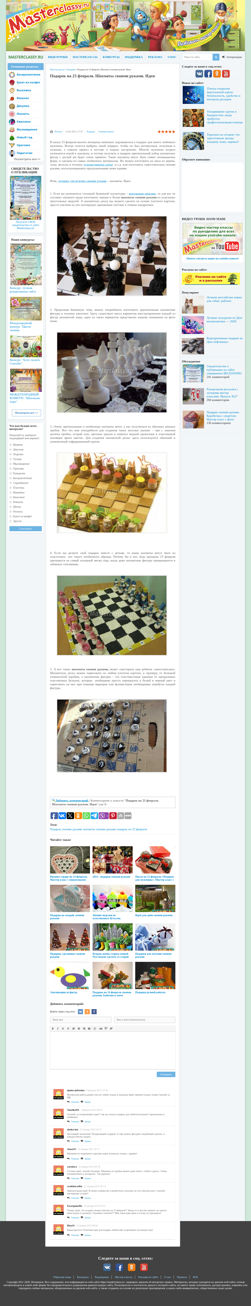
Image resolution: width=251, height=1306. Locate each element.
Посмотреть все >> (26, 412)
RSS (195, 1277)
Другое (17, 521)
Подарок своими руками (66, 829)
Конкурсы (83, 1277)
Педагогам (24, 153)
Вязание (23, 98)
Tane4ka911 (73, 1110)
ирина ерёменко (76, 1090)
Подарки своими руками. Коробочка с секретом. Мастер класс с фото (223, 415)
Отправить (166, 1074)
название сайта (25, 57)
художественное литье (98, 164)
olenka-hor (72, 1129)
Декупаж (23, 106)
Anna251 (71, 1149)
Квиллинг (24, 121)
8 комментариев (106, 131)
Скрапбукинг (21, 482)
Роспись (18, 511)
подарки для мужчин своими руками (82, 181)
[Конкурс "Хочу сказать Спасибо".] (25, 345)
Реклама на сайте (148, 1277)
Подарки (91, 131)
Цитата (88, 1102)
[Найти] (216, 57)
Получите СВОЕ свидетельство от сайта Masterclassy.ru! (25, 225)
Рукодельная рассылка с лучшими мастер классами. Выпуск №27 (222, 392)
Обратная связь (62, 1277)
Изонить (23, 114)
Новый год (24, 137)
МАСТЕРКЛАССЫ (85, 57)
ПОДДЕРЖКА (134, 57)
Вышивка (24, 90)
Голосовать (25, 528)
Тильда (17, 459)
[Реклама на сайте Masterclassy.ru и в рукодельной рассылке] (211, 283)
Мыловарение (27, 129)
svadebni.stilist (74, 1186)
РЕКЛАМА (155, 57)
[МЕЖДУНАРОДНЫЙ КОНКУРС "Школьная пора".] (25, 379)
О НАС (172, 57)
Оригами (23, 145)
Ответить (75, 1102)
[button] (52, 1028)
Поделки (18, 454)
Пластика (18, 487)
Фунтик (58, 131)
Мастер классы (123, 1277)
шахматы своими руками (99, 829)
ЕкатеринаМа (74, 1206)
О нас (167, 1277)
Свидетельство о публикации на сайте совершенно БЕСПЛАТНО (224, 369)
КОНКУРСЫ (111, 57)
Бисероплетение (28, 74)
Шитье (17, 506)
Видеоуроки (102, 1277)
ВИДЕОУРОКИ (57, 57)
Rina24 (70, 1225)
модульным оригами (142, 193)
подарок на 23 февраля (132, 829)
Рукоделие (19, 473)
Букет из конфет (28, 82)
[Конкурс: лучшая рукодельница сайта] (25, 253)
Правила (182, 1277)
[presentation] (53, 1028)
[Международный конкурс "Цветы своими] (25, 307)
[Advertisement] (112, 105)
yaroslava (72, 1166)
